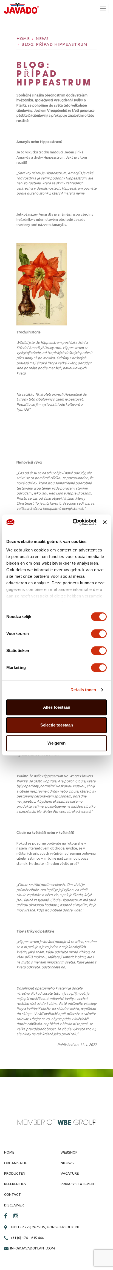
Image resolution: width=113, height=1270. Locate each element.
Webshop (69, 1152)
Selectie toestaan (56, 725)
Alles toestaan (56, 707)
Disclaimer (14, 1205)
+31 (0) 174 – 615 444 (27, 1238)
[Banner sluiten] (105, 522)
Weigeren (56, 743)
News (42, 38)
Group (77, 1122)
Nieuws (67, 1163)
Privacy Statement (78, 1184)
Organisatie (15, 1163)
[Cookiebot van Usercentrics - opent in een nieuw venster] (73, 522)
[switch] (99, 633)
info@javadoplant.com (32, 1248)
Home (23, 38)
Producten (14, 1173)
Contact (12, 1194)
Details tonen (83, 689)
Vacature (70, 1173)
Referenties (15, 1184)
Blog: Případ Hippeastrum (54, 44)
